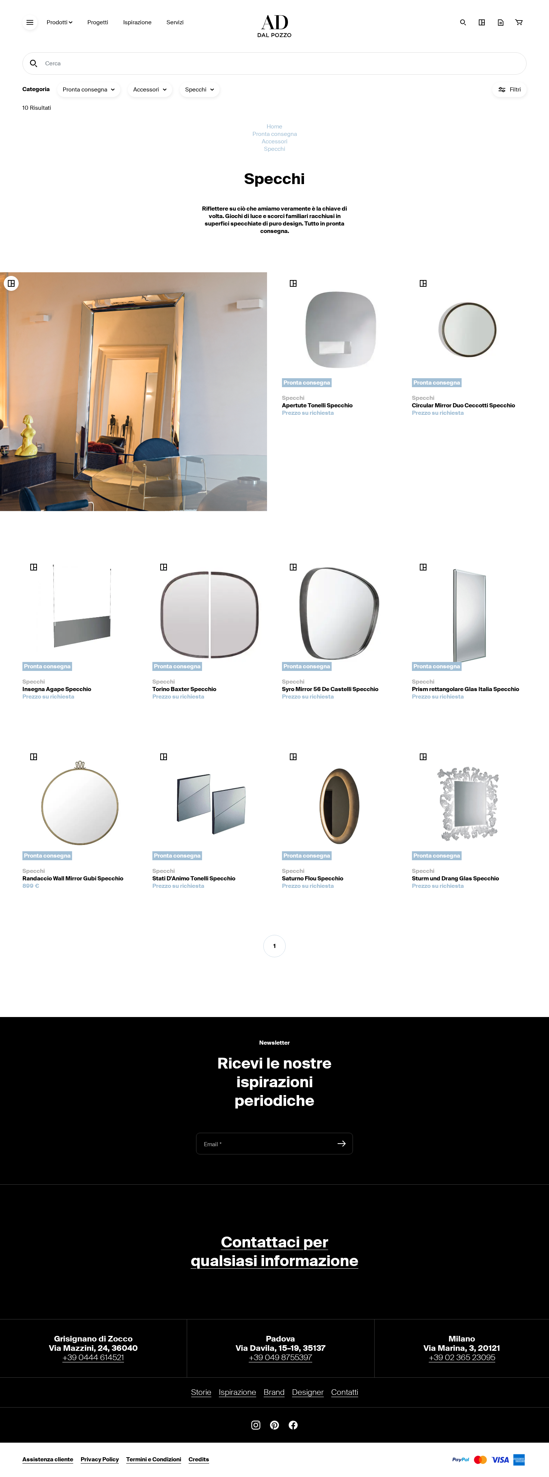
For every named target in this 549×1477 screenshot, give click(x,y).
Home (274, 126)
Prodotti (57, 22)
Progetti (97, 22)
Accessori (275, 141)
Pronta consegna (274, 134)
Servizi (175, 22)
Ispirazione (137, 22)
